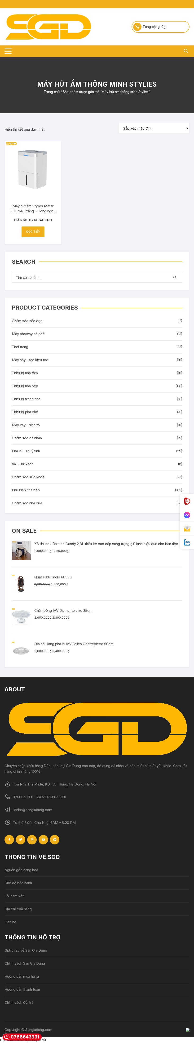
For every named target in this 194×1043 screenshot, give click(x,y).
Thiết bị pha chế (25, 412)
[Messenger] (187, 515)
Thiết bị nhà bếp (25, 386)
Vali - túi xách (22, 464)
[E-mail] (187, 529)
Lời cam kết (14, 896)
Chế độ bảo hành (18, 883)
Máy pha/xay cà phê (28, 334)
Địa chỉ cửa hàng (18, 909)
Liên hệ (10, 922)
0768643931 (25, 1037)
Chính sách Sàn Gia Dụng (24, 963)
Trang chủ (52, 92)
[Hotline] (187, 501)
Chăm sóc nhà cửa (27, 503)
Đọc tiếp (33, 231)
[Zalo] (187, 542)
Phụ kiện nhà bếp (26, 490)
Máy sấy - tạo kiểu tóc (30, 360)
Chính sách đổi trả (18, 1002)
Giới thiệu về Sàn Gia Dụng (25, 950)
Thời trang (20, 347)
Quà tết (40, 1040)
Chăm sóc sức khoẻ (28, 477)
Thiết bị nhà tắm (25, 373)
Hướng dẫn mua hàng (21, 976)
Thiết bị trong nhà (26, 399)
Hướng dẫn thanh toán (22, 989)
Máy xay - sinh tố (26, 425)
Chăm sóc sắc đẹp (27, 321)
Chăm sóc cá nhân (27, 438)
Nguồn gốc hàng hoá (21, 870)
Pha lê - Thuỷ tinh (26, 451)
